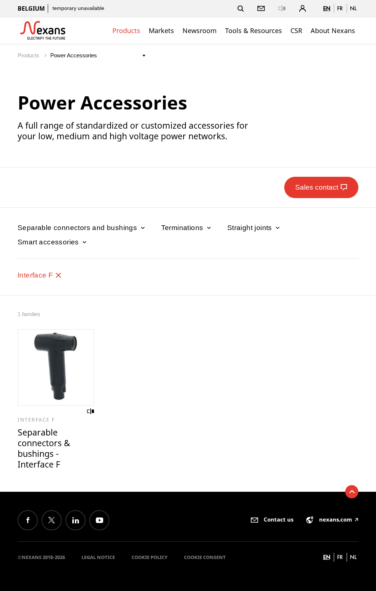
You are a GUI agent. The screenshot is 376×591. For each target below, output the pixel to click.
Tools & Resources (253, 30)
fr (340, 8)
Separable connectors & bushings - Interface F (44, 448)
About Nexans (333, 30)
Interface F (36, 275)
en (326, 8)
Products (126, 30)
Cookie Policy (149, 557)
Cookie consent (205, 557)
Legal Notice (98, 557)
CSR (296, 30)
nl (353, 8)
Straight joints (250, 228)
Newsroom (199, 30)
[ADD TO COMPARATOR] (90, 411)
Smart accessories (49, 242)
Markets (161, 30)
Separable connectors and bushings (78, 228)
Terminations (183, 228)
